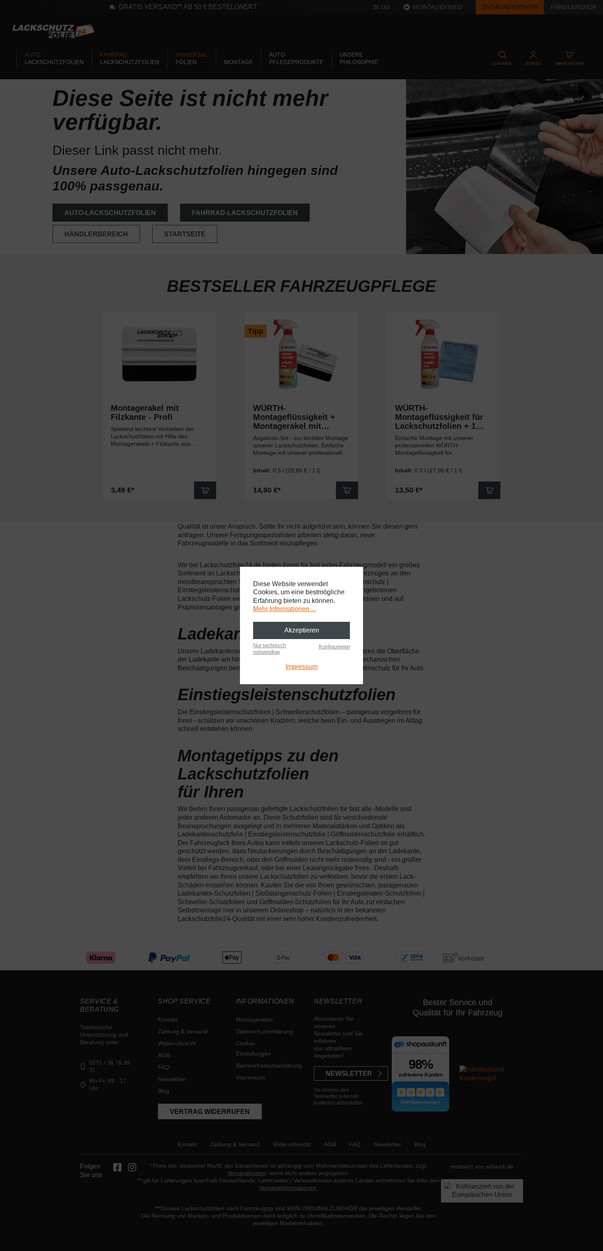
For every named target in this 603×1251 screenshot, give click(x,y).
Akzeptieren (301, 630)
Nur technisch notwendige (269, 648)
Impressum (301, 666)
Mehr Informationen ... (284, 608)
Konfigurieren (334, 647)
